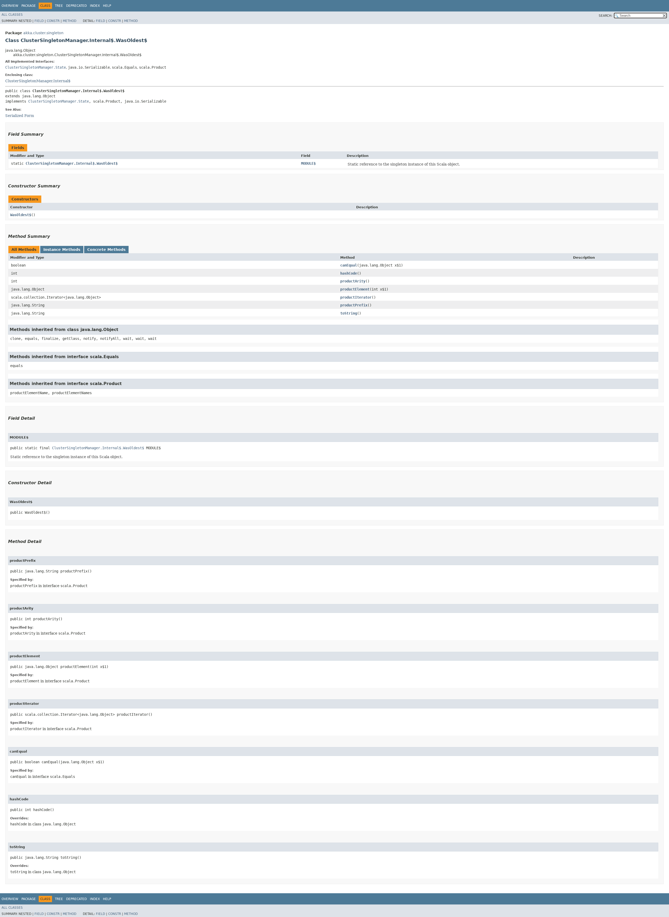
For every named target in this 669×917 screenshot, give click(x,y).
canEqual (348, 265)
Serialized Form (19, 116)
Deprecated (76, 6)
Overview (10, 6)
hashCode (348, 273)
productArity (352, 281)
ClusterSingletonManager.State (35, 67)
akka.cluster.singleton (43, 33)
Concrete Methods (106, 249)
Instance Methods (61, 249)
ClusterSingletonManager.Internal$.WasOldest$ (72, 163)
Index (95, 6)
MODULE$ (308, 163)
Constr (53, 21)
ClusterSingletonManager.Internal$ (38, 81)
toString (348, 313)
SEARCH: (605, 15)
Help (107, 6)
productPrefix (353, 305)
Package (28, 6)
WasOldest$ (20, 215)
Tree (59, 6)
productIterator (356, 297)
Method (69, 21)
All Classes (12, 14)
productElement (355, 289)
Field (39, 21)
